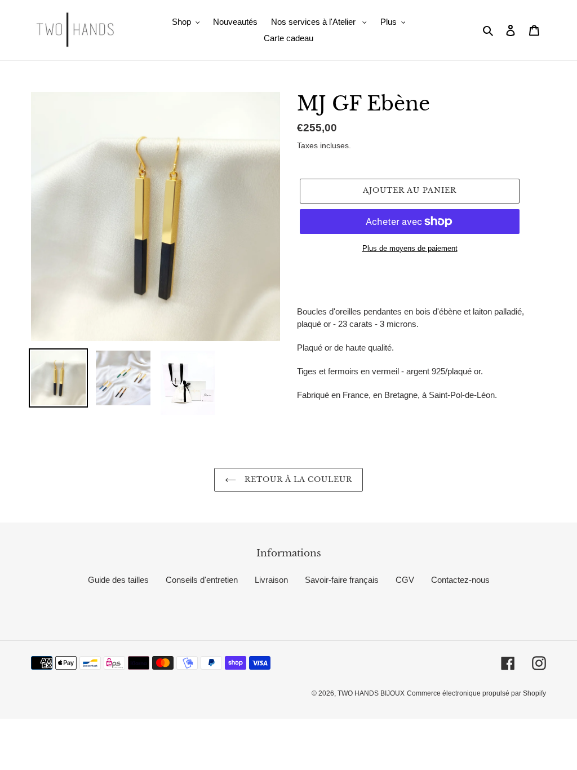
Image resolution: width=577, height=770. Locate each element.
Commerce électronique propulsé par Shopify (476, 693)
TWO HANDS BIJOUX (371, 693)
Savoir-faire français (342, 580)
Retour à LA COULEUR (297, 479)
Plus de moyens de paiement (410, 248)
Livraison (271, 580)
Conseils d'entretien (202, 580)
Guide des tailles (118, 580)
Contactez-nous (460, 580)
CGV (405, 580)
